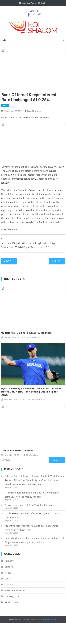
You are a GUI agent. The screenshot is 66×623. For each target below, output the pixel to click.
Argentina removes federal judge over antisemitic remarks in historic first (31, 527)
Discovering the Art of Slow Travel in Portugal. (29, 505)
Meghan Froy (32, 455)
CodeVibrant (50, 619)
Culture (9, 566)
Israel (5, 105)
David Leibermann (33, 399)
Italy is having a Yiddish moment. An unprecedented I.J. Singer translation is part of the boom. (34, 540)
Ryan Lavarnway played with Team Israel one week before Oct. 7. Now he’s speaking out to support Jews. (31, 391)
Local (7, 578)
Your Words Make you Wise (17, 450)
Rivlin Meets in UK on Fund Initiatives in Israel (58, 261)
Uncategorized (12, 596)
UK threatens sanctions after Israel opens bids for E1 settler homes (33, 515)
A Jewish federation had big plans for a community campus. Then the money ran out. (32, 494)
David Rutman (34, 111)
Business (9, 560)
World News (11, 602)
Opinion (9, 584)
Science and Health (15, 590)
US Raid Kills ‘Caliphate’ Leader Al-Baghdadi (26, 332)
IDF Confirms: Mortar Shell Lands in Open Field (11, 261)
